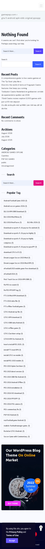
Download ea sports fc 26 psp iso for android (21, 228)
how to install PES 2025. (14, 344)
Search (38, 51)
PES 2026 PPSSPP (12, 398)
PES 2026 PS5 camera (13, 404)
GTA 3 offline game (12, 328)
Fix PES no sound (11, 285)
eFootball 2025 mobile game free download (21, 268)
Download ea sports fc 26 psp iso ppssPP (20, 247)
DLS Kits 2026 (33, 222)
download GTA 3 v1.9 (12, 252)
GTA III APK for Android (13, 339)
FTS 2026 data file (12, 301)
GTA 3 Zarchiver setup (13, 333)
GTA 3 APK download (13, 317)
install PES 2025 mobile (13, 360)
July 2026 (5, 136)
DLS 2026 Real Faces (12, 222)
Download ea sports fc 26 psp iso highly (20, 233)
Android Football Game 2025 (15, 201)
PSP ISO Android (11, 415)
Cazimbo (5, 156)
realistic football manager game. (17, 426)
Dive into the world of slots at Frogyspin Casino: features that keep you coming (21, 87)
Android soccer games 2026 (15, 206)
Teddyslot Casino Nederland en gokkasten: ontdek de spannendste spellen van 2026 (22, 93)
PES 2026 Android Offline (14, 382)
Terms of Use (12, 535)
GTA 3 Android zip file (13, 312)
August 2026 (6, 133)
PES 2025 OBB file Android (15, 377)
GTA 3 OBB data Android (14, 323)
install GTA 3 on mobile (13, 355)
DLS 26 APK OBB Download (15, 211)
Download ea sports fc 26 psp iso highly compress (18, 239)
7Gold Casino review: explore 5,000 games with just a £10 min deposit (21, 100)
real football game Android (15, 420)
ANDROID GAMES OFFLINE (12, 152)
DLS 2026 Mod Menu (12, 217)
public (3, 162)
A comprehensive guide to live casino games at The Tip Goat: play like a (21, 80)
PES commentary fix (12, 409)
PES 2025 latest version (14, 371)
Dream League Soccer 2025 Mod (17, 257)
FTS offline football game (14, 306)
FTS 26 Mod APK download (15, 295)
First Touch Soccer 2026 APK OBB (17, 279)
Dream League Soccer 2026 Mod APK (19, 263)
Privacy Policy (16, 531)
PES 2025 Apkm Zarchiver (14, 366)
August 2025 (6, 140)
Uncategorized (7, 166)
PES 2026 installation (13, 388)
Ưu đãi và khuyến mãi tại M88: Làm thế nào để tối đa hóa (21, 107)
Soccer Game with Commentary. (17, 436)
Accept (12, 540)
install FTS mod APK (12, 350)
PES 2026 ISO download (14, 393)
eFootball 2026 (10, 274)
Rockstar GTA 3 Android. (14, 431)
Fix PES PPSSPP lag (12, 290)
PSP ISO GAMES (8, 159)
